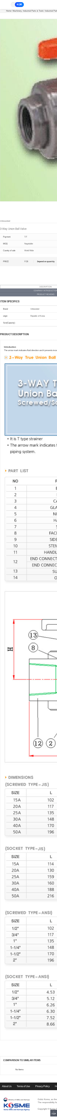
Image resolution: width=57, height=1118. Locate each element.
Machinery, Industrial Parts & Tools (28, 11)
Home (8, 11)
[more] (43, 1060)
